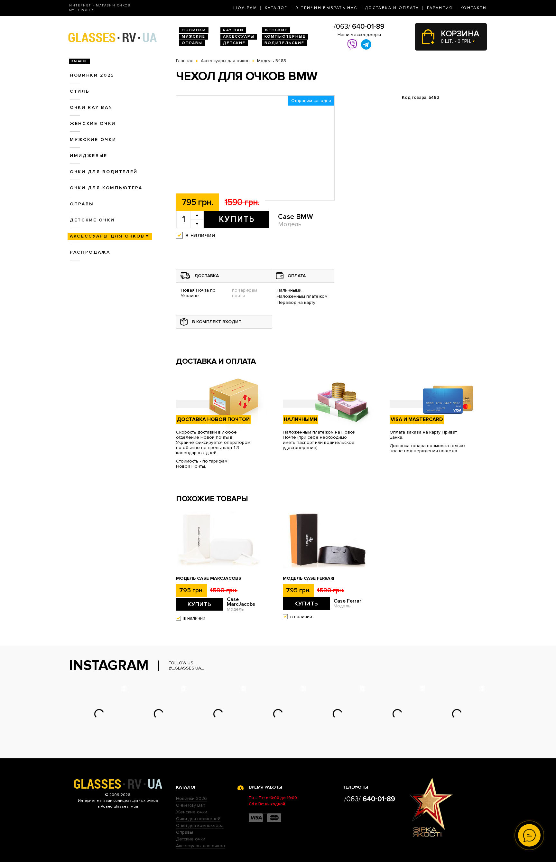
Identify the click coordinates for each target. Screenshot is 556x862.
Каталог (276, 7)
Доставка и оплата (392, 7)
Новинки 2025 (92, 75)
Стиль (79, 91)
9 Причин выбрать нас (326, 7)
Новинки (194, 30)
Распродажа (90, 252)
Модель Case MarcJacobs (208, 578)
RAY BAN (233, 30)
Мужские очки (93, 139)
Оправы (192, 43)
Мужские (193, 36)
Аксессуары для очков (107, 236)
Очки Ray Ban (190, 805)
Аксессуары (239, 36)
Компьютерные (285, 36)
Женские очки (93, 123)
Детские (234, 43)
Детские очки (92, 220)
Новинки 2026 (191, 798)
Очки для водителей (104, 171)
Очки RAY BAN (91, 107)
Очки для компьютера (106, 188)
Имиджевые (88, 155)
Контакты (473, 7)
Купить (237, 219)
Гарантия (440, 7)
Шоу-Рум (245, 7)
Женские (276, 30)
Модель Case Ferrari (308, 578)
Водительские (284, 43)
